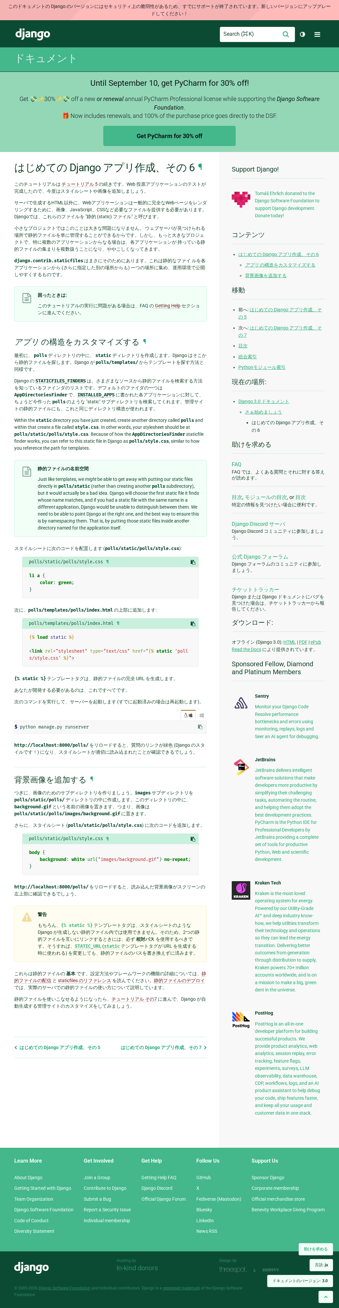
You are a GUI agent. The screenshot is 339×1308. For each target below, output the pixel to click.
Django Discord (156, 1188)
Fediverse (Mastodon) (218, 1199)
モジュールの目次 (266, 497)
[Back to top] (326, 1297)
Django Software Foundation (43, 1209)
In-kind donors (137, 1268)
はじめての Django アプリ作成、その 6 (278, 254)
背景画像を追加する (266, 275)
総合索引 (247, 356)
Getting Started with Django (42, 1188)
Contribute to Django (105, 1188)
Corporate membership (275, 1188)
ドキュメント (46, 58)
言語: (321, 1265)
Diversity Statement (34, 1231)
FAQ (236, 464)
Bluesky (204, 1209)
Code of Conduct (31, 1220)
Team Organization (33, 1199)
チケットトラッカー (255, 589)
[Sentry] (241, 709)
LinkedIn (205, 1220)
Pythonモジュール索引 (262, 367)
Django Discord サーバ (258, 524)
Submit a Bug (97, 1199)
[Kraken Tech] (241, 898)
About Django (28, 1177)
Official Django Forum (163, 1199)
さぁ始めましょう (263, 412)
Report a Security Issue (107, 1209)
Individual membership (107, 1220)
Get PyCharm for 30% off (169, 135)
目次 (243, 345)
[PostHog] (241, 1027)
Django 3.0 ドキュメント (263, 401)
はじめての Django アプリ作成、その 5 (59, 1047)
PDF (303, 642)
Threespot (234, 1269)
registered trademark (181, 1288)
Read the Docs (246, 649)
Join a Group (97, 1177)
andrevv (278, 1269)
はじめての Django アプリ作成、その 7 (162, 1047)
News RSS (206, 1231)
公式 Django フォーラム (260, 557)
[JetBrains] (241, 775)
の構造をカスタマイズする (280, 265)
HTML (289, 642)
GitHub (203, 1177)
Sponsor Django (268, 1177)
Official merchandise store (278, 1199)
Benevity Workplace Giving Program (288, 1209)
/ (188, 715)
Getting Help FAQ (158, 1177)
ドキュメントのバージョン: (300, 1281)
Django (33, 34)
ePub (316, 642)
